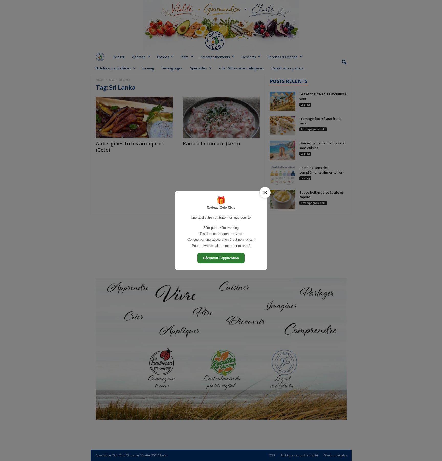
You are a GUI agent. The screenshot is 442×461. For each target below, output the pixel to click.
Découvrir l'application (221, 258)
